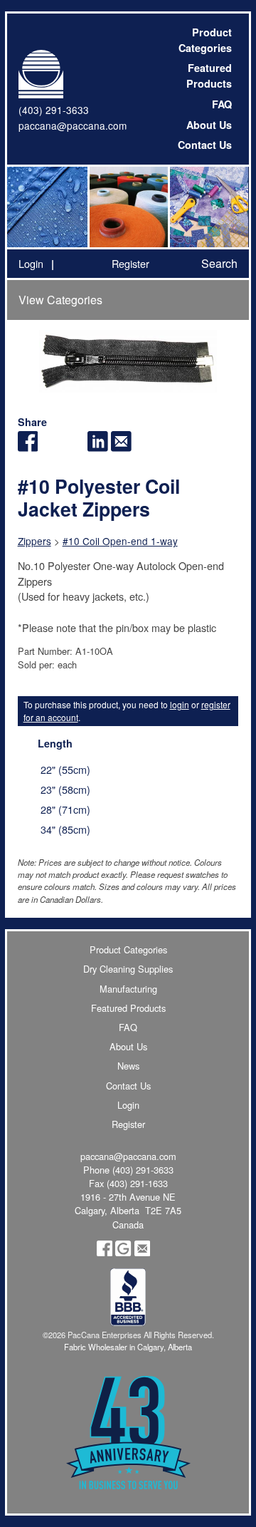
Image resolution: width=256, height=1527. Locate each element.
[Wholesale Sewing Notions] (208, 207)
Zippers (34, 541)
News (128, 1065)
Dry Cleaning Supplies (128, 968)
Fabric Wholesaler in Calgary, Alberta (128, 1346)
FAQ (222, 104)
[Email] (121, 447)
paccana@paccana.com (72, 125)
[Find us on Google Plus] (123, 1252)
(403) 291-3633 (53, 110)
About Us (209, 125)
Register (130, 263)
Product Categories (205, 40)
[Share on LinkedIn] (97, 447)
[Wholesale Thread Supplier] (127, 207)
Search (219, 263)
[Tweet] (51, 447)
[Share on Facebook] (28, 447)
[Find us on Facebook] (104, 1252)
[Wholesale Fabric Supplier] (47, 207)
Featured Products (209, 75)
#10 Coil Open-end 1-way (120, 541)
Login (30, 263)
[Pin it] (74, 447)
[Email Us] (142, 1252)
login (179, 704)
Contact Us (205, 145)
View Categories (60, 299)
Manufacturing (128, 988)
